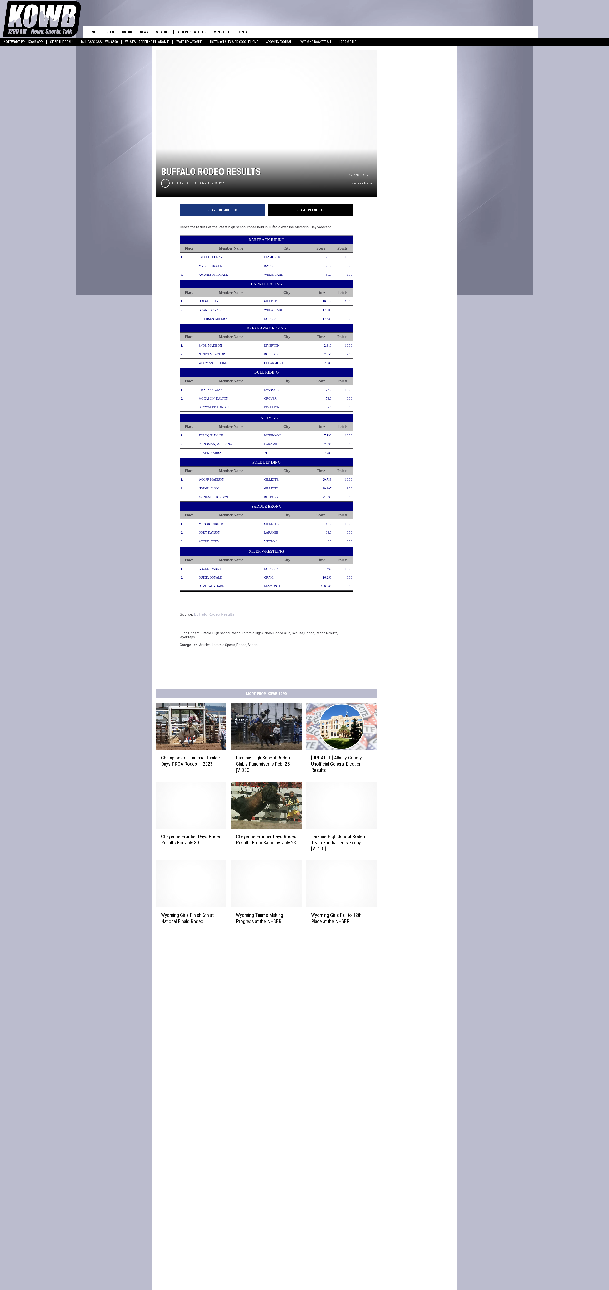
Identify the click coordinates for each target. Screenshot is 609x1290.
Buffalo (205, 633)
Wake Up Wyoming (189, 42)
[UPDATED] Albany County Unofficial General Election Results (336, 764)
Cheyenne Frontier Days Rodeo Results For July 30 (191, 840)
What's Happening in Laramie (147, 42)
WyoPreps (187, 637)
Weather (163, 32)
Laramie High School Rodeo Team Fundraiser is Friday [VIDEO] (338, 843)
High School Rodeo (226, 633)
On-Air (127, 32)
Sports (253, 645)
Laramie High (349, 42)
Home (91, 32)
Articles (205, 645)
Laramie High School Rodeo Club (266, 633)
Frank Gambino (181, 183)
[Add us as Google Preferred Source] (496, 32)
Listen (109, 32)
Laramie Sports (223, 645)
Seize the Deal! (61, 42)
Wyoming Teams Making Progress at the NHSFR (259, 918)
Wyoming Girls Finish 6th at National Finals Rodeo (187, 918)
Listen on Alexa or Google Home (234, 42)
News (144, 32)
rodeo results (326, 633)
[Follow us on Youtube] (532, 32)
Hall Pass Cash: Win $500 (99, 42)
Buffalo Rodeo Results (214, 614)
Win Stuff (222, 32)
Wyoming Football (279, 42)
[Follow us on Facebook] (508, 32)
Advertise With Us (191, 32)
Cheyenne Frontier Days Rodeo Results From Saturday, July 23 (266, 840)
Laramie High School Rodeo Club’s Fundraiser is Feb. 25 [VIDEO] (263, 764)
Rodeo (309, 633)
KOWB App (35, 42)
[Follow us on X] (520, 32)
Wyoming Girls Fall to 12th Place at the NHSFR (336, 918)
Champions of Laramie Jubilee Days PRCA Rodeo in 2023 (190, 761)
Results (297, 633)
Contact (244, 32)
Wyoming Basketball (316, 42)
